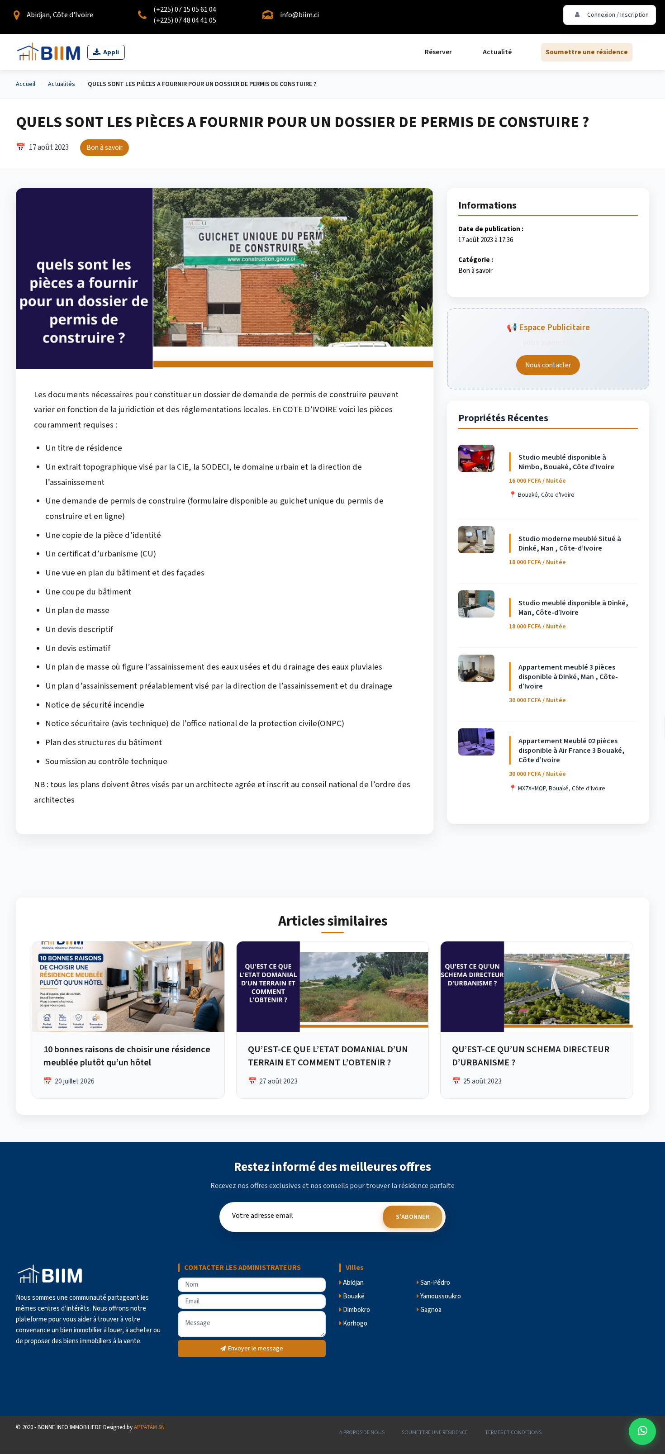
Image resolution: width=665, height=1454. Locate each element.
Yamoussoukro (440, 1296)
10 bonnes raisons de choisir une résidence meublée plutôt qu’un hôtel (126, 1056)
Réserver (438, 52)
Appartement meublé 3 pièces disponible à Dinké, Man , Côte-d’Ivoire (568, 676)
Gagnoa (430, 1310)
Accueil (25, 84)
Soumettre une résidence (587, 52)
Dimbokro (356, 1310)
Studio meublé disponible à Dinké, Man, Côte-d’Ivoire (573, 607)
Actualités (61, 84)
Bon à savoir (475, 271)
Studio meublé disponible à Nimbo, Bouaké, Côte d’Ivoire (566, 461)
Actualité (497, 52)
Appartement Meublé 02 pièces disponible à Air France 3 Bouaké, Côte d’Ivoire (571, 750)
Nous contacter (548, 365)
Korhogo (354, 1323)
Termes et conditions (513, 1432)
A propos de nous (362, 1432)
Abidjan (353, 1283)
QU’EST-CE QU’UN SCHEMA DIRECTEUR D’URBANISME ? (530, 1056)
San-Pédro (434, 1283)
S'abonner (413, 1216)
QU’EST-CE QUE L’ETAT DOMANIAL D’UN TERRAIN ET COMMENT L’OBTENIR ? (328, 1056)
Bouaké (353, 1296)
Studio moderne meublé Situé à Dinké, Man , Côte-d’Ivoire (569, 543)
